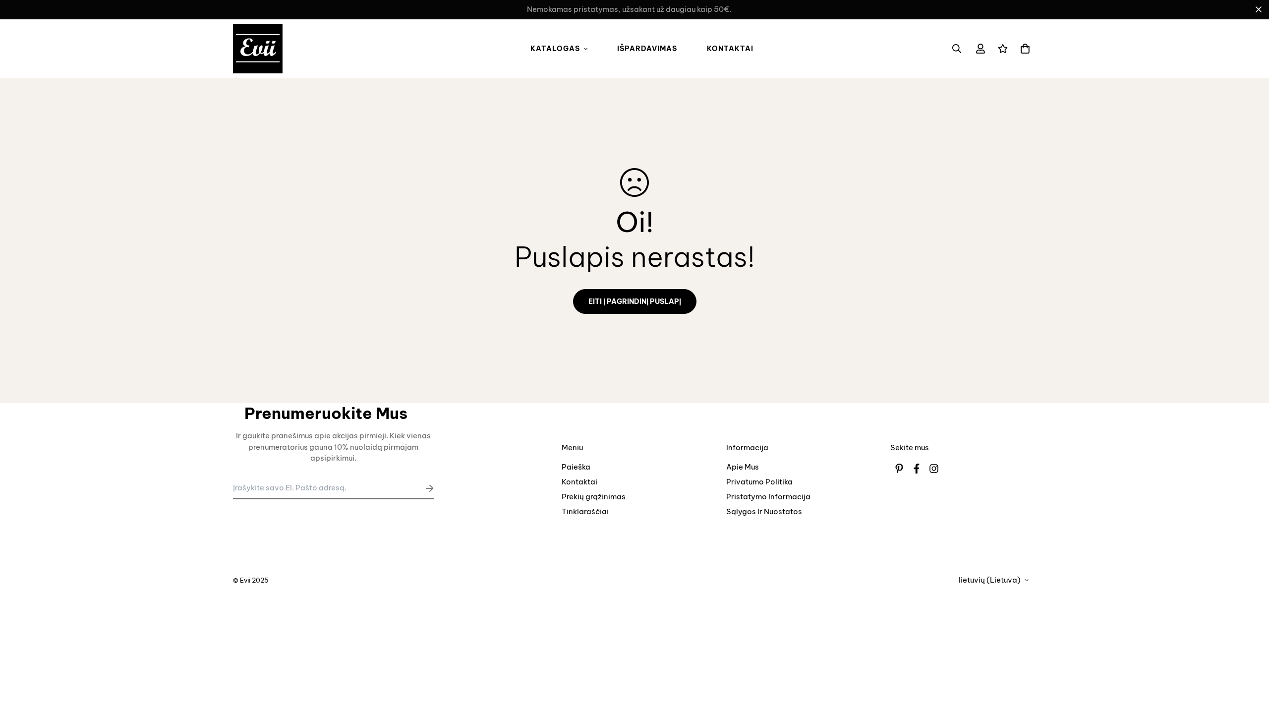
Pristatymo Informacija (768, 496)
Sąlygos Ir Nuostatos (764, 511)
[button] (1023, 49)
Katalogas (555, 48)
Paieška (576, 467)
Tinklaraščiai (585, 511)
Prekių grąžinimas (594, 496)
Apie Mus (742, 467)
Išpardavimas (647, 48)
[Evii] (258, 48)
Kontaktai (730, 48)
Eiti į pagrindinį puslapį (634, 301)
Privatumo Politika (759, 481)
